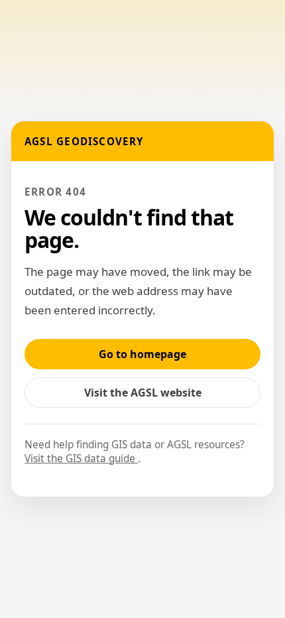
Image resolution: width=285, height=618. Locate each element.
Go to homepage (142, 354)
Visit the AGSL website (149, 396)
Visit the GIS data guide (81, 458)
